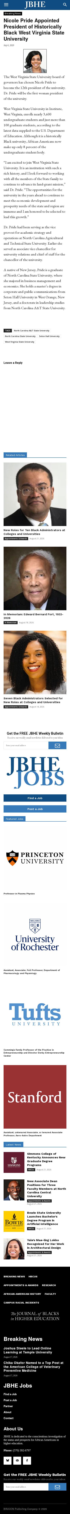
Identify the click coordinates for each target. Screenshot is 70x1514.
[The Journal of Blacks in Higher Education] (35, 5)
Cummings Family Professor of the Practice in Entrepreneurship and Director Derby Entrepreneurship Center (34, 1053)
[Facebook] (27, 1461)
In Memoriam (11, 622)
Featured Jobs (14, 818)
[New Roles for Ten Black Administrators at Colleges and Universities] (35, 494)
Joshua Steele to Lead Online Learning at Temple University (28, 1350)
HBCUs (31, 1169)
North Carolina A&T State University (31, 330)
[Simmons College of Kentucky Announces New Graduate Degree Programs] (14, 1162)
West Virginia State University (19, 341)
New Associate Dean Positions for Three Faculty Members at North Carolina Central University (46, 1188)
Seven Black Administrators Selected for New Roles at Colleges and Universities (33, 700)
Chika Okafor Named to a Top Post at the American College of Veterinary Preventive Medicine (34, 1366)
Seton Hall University (49, 336)
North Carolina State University (20, 336)
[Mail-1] (17, 1461)
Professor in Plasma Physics (19, 893)
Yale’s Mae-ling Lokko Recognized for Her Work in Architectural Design (45, 1243)
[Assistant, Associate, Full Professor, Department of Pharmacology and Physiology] (35, 934)
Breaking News (13, 13)
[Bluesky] (7, 1461)
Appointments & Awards (16, 538)
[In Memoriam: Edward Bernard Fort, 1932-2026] (35, 578)
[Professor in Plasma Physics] (35, 858)
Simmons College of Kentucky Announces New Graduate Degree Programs (46, 1159)
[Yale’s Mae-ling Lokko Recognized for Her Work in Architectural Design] (14, 1248)
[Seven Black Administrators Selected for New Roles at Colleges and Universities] (35, 662)
